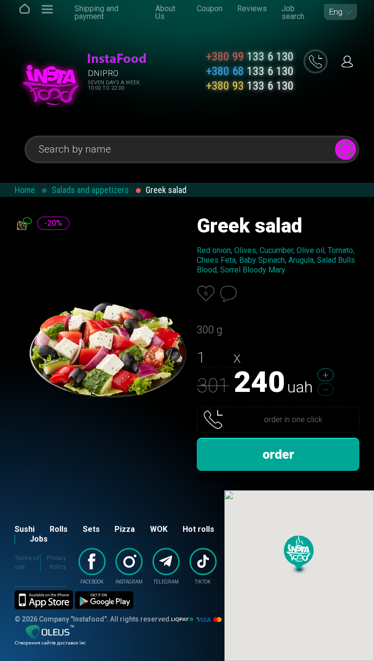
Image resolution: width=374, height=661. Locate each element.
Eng (335, 12)
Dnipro (103, 73)
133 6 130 (250, 56)
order (278, 454)
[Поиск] (345, 149)
